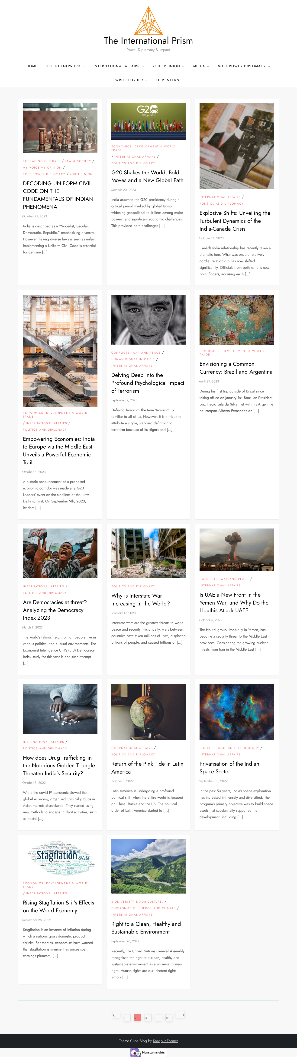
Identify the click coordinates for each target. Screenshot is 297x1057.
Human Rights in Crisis (133, 359)
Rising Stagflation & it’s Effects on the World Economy (58, 906)
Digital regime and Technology (229, 748)
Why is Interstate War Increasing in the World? (140, 600)
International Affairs (135, 157)
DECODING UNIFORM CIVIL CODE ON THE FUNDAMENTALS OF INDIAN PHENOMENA (58, 195)
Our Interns (169, 80)
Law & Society (78, 161)
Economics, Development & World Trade (143, 148)
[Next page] (180, 1014)
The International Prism (148, 40)
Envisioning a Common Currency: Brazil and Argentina (236, 368)
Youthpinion (81, 174)
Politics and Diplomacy (133, 163)
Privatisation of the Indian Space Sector (229, 768)
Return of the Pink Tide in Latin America (147, 768)
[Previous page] (116, 1014)
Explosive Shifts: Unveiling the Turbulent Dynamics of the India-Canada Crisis (235, 221)
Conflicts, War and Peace (136, 353)
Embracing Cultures (42, 161)
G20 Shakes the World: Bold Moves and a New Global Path (147, 176)
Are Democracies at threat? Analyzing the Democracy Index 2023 (55, 610)
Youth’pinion (166, 66)
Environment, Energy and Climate (143, 908)
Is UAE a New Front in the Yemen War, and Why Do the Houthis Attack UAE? (234, 602)
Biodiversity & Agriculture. (137, 902)
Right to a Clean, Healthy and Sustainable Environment (146, 928)
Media (199, 66)
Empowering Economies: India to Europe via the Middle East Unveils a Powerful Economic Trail (59, 450)
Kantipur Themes (165, 1041)
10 (168, 1017)
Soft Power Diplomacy (242, 66)
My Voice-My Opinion (42, 168)
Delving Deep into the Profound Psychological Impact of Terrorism (147, 383)
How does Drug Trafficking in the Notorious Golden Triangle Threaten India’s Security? (59, 765)
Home (32, 66)
